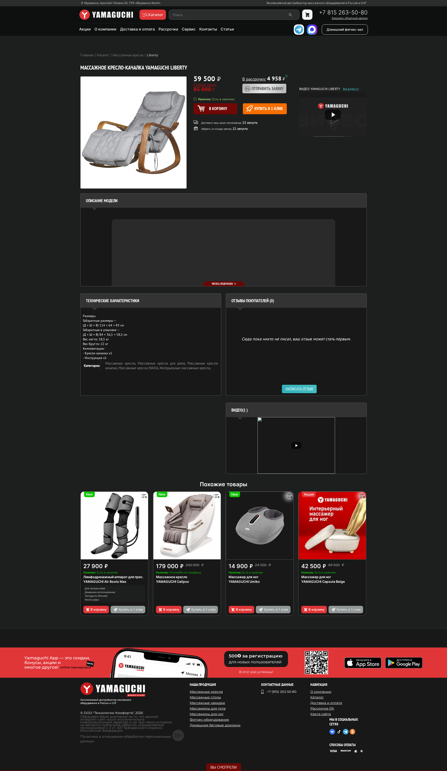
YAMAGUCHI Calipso (172, 581)
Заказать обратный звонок (350, 18)
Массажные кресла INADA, (139, 368)
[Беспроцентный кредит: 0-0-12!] (286, 76)
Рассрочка (168, 29)
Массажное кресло (171, 577)
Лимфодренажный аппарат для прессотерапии (121, 577)
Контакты (208, 29)
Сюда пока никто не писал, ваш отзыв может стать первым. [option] (296, 338)
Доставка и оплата (137, 29)
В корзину (99, 609)
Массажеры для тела (208, 708)
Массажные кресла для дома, (162, 363)
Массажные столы (205, 697)
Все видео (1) (351, 89)
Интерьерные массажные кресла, (185, 368)
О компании (105, 29)
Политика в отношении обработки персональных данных (125, 738)
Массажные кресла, (121, 363)
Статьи (227, 29)
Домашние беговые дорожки (215, 725)
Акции (85, 29)
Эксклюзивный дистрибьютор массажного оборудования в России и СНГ (316, 3)
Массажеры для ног (207, 714)
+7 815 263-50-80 (343, 13)
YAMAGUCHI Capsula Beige (323, 581)
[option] (296, 445)
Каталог (317, 697)
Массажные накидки (207, 703)
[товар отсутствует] (307, 15)
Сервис (189, 29)
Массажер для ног (243, 577)
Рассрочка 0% (322, 708)
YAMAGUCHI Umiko (244, 581)
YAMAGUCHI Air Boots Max (104, 581)
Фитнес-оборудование (209, 719)
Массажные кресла (206, 692)
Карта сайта (320, 714)
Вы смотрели (223, 767)
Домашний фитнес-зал (345, 29)
